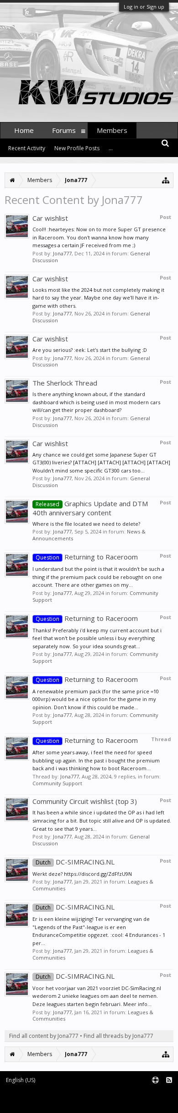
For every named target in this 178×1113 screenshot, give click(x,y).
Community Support (57, 783)
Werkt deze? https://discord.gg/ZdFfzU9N (82, 873)
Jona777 (62, 253)
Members (112, 130)
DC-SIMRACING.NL (75, 861)
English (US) (20, 1080)
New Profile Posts (76, 148)
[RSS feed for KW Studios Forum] (169, 1080)
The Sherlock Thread (64, 382)
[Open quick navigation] (166, 180)
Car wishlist (50, 218)
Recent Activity (26, 148)
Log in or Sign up (144, 6)
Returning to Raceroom (87, 556)
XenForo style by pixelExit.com (117, 1101)
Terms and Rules (155, 1095)
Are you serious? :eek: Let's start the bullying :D (89, 349)
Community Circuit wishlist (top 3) (84, 801)
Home (24, 130)
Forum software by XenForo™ (39, 1101)
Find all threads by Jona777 (118, 1036)
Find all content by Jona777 (44, 1036)
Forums (64, 130)
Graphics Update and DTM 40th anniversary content (90, 508)
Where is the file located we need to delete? (86, 523)
